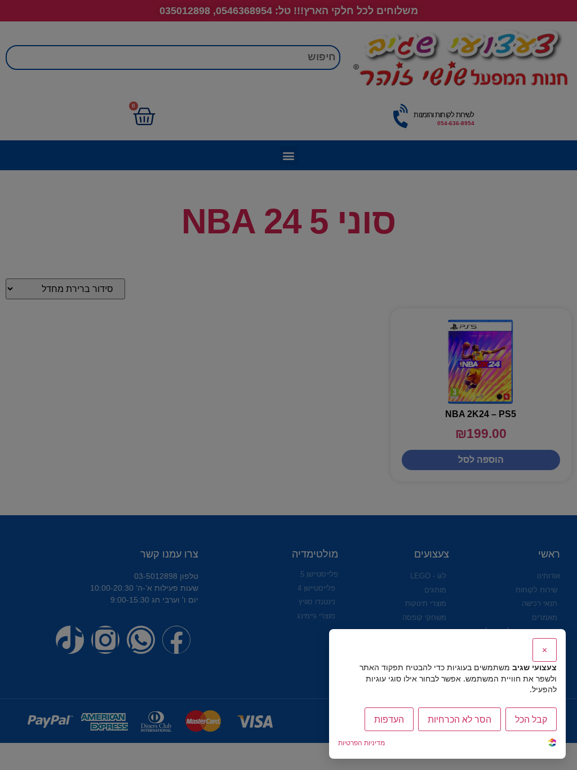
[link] (552, 744)
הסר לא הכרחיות (459, 719)
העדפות (389, 719)
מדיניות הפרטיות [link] (361, 742)
